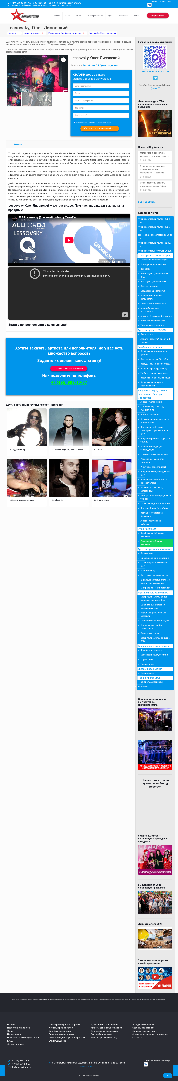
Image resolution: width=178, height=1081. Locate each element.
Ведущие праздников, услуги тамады (155, 440)
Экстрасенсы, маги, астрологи (155, 587)
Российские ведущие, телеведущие (151, 448)
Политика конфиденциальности (23, 1037)
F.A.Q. (10, 1040)
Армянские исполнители (152, 320)
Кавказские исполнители (153, 303)
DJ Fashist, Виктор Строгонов (22, 500)
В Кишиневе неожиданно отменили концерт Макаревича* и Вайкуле (152, 169)
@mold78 (155, 88)
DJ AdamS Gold (58, 500)
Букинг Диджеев (57, 1040)
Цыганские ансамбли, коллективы (151, 627)
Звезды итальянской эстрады (155, 363)
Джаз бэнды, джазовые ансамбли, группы (152, 606)
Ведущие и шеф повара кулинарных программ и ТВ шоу (154, 430)
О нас (10, 1031)
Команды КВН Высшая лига (154, 454)
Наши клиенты (14, 1034)
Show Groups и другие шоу (153, 368)
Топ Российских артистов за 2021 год (155, 237)
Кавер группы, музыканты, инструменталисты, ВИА (153, 598)
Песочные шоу (147, 570)
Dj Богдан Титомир (17, 450)
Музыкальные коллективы (153, 592)
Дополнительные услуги (144, 1031)
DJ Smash (98, 450)
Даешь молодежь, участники (155, 503)
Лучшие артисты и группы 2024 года (154, 221)
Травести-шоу (147, 664)
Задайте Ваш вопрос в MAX (155, 71)
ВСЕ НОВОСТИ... (147, 202)
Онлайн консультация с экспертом (69, 368)
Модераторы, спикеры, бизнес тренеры (155, 497)
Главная (12, 33)
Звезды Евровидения (150, 669)
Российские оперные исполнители (151, 297)
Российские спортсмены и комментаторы (153, 481)
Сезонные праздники (143, 1027)
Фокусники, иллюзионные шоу (155, 575)
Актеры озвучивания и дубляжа (151, 522)
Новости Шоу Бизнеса (18, 1027)
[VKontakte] (149, 5)
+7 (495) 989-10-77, (20, 3)
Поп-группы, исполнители (153, 264)
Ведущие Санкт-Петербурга (154, 508)
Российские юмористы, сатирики (152, 461)
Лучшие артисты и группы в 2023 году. (154, 244)
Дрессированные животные (154, 558)
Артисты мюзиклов (150, 414)
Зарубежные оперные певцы (155, 377)
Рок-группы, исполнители (153, 281)
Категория (143, 686)
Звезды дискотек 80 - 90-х (154, 359)
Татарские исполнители (152, 325)
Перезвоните (157, 15)
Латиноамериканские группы (155, 620)
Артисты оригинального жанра (155, 549)
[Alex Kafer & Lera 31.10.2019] (175, 1070)
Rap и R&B (145, 269)
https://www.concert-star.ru (43, 999)
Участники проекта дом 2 (153, 467)
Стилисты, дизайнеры (151, 682)
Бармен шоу (146, 553)
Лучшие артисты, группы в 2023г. (155, 250)
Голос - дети (146, 334)
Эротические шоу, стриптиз (154, 654)
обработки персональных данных (101, 122)
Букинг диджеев (32, 33)
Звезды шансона (149, 286)
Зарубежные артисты (150, 347)
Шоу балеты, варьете (151, 650)
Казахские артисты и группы (154, 259)
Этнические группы (150, 633)
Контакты (137, 1037)
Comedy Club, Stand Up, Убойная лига (152, 408)
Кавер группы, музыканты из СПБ (155, 640)
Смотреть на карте (87, 1066)
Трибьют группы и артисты (154, 373)
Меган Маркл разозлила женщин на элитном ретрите (154, 154)
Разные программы (149, 677)
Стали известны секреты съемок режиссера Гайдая (153, 184)
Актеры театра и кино (151, 402)
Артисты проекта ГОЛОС (152, 330)
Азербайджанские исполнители (149, 310)
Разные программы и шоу (104, 1037)
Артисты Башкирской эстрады (156, 316)
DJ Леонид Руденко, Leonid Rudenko (67, 450)
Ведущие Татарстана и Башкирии (151, 514)
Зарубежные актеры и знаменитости (151, 384)
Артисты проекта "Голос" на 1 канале (155, 341)
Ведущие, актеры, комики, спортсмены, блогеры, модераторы (152, 394)
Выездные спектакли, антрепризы (151, 489)
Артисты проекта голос (61, 1027)
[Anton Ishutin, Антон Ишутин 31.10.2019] (2, 1070)
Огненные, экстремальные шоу (153, 564)
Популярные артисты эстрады (155, 255)
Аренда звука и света (143, 1024)
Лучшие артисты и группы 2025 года (154, 229)
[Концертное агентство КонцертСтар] (24, 16)
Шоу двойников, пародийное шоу (155, 473)
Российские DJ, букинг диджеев (64, 33)
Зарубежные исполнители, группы (153, 353)
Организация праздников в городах (150, 1034)
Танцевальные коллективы (153, 646)
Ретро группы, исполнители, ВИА (154, 275)
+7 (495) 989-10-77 (69, 382)
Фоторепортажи (15, 1044)
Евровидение (147, 673)
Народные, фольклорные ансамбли (153, 614)
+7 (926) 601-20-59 (45, 3)
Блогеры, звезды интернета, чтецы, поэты (154, 421)
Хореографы (146, 659)
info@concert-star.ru (70, 3)
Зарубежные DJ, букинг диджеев (152, 535)
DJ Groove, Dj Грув (101, 500)
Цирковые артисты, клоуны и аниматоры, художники (155, 581)
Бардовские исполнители (153, 291)
